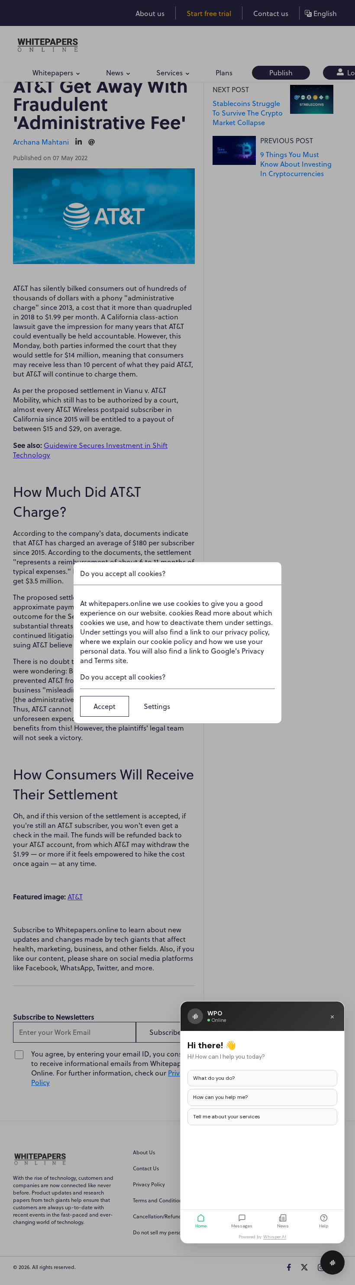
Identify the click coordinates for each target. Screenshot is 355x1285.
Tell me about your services (226, 1116)
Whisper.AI (274, 1237)
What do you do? (214, 1078)
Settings (157, 706)
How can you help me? (220, 1097)
